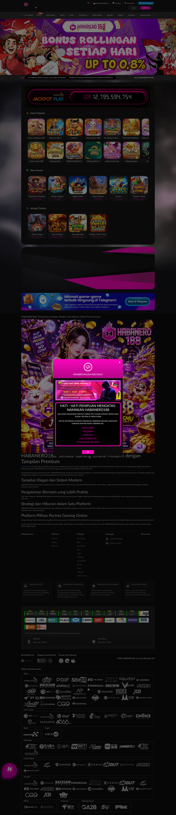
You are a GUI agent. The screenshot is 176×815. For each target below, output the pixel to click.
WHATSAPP (88, 428)
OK (88, 452)
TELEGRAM (88, 431)
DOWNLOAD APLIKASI (88, 442)
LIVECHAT (88, 435)
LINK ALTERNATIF (88, 439)
